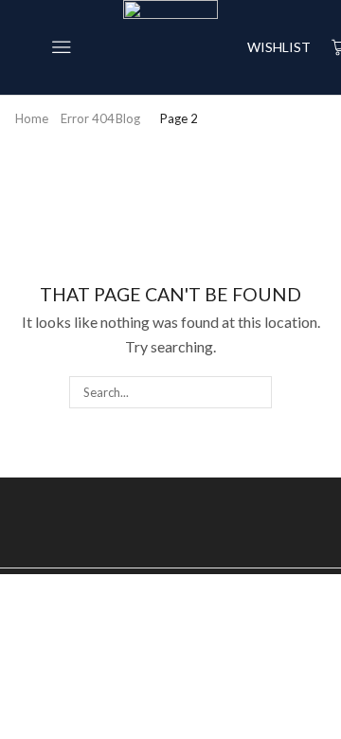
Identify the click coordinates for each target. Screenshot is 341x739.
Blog (128, 118)
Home (31, 118)
